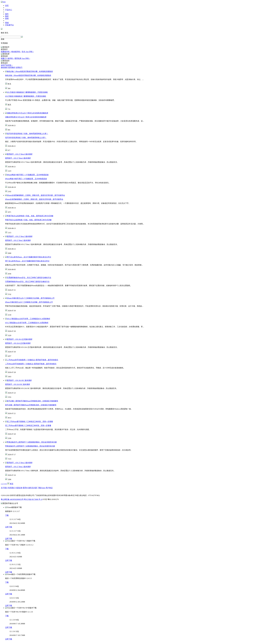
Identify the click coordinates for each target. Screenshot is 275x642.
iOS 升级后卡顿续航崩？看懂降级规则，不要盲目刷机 (25, 96)
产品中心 (8, 10)
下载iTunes (41, 488)
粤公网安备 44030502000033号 (12, 499)
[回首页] (3, 2)
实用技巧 (18, 67)
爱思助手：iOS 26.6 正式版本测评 (18, 343)
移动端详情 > (16, 52)
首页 (7, 5)
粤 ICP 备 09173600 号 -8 (33, 499)
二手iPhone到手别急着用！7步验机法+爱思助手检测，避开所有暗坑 (30, 364)
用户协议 (49, 488)
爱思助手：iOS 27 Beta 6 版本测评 (18, 158)
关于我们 (4, 488)
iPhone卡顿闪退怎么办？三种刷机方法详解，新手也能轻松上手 (29, 302)
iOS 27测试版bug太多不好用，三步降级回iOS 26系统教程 (26, 323)
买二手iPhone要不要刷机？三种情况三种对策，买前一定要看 (28, 425)
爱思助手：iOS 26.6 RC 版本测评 (17, 384)
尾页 (11, 484)
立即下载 (8, 527)
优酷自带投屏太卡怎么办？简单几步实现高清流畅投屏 (25, 117)
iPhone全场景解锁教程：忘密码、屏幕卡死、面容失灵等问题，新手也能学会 (34, 199)
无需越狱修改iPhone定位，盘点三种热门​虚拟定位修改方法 (27, 281)
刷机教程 (4, 67)
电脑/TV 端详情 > (7, 58)
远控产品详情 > (7, 65)
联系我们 (11, 488)
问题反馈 (18, 488)
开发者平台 (9, 25)
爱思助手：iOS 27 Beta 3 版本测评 (18, 467)
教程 (7, 16)
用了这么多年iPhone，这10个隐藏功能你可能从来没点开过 (27, 261)
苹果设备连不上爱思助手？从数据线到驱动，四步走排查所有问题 (30, 446)
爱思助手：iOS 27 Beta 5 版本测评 (18, 240)
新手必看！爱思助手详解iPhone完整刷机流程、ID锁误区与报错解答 (30, 405)
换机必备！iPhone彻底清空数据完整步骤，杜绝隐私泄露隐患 (28, 75)
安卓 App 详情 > (28, 52)
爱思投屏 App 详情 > (22, 58)
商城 (7, 23)
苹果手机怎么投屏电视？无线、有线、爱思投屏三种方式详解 (28, 220)
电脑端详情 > (6, 52)
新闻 (7, 18)
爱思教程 (11, 67)
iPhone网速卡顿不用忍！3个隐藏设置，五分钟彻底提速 (26, 179)
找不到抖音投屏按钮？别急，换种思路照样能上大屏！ (25, 137)
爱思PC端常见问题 (30, 488)
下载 (7, 515)
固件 (7, 14)
